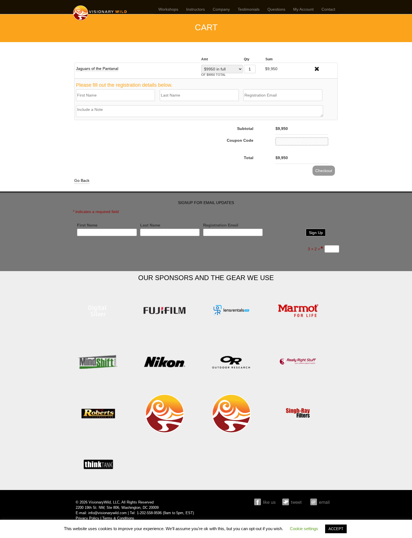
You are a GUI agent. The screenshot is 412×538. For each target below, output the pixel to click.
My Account (303, 9)
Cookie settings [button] (304, 528)
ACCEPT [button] (335, 529)
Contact (328, 9)
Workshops (168, 9)
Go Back (81, 180)
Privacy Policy (87, 518)
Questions (276, 9)
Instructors (195, 9)
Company (221, 9)
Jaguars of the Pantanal (97, 68)
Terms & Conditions (118, 518)
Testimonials (249, 9)
